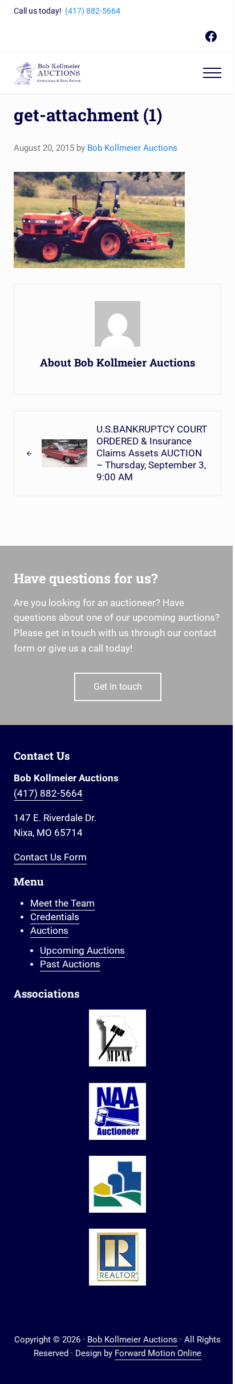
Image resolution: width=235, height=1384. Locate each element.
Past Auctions (70, 964)
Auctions (49, 930)
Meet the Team (62, 903)
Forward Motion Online (158, 1353)
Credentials (54, 917)
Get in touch (118, 686)
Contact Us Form (50, 857)
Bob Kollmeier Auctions (132, 1339)
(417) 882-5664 (92, 10)
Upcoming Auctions (82, 950)
